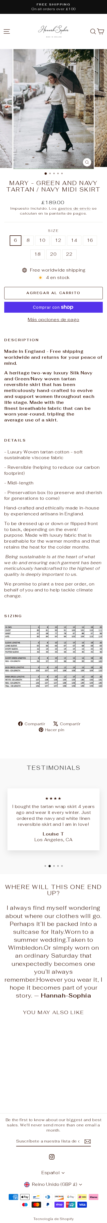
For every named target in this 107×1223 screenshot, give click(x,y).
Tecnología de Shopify (53, 1219)
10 (42, 240)
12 (58, 240)
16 (90, 240)
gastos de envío (74, 208)
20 (53, 254)
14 (74, 240)
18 (37, 254)
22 (69, 254)
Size (53, 230)
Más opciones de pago (53, 319)
